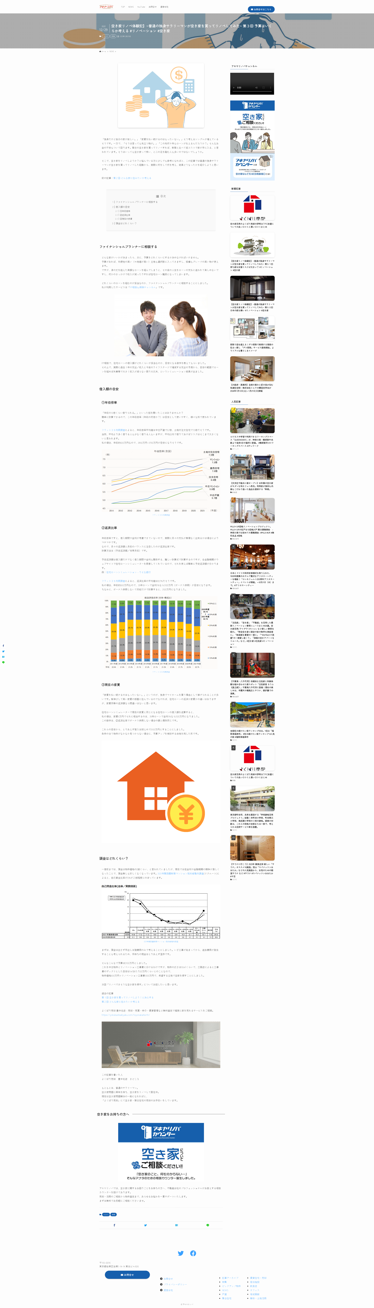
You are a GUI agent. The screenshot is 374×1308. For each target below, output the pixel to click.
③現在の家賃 (126, 218)
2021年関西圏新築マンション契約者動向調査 (181, 873)
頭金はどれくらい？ (126, 223)
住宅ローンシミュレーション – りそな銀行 (128, 572)
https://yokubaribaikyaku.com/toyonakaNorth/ (126, 1014)
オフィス (254, 1290)
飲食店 (253, 1286)
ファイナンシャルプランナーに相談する (137, 202)
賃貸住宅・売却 (258, 1278)
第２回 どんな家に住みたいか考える (132, 178)
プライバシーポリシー (175, 1284)
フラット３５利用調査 (113, 430)
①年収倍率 (125, 210)
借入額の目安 (123, 207)
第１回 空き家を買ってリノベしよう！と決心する (128, 997)
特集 (113, 36)
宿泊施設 (254, 1282)
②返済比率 (125, 214)
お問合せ (168, 1278)
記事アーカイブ (230, 1278)
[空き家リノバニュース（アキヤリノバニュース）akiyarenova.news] (106, 6)
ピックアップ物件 (231, 1286)
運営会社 (168, 1290)
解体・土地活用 (258, 1298)
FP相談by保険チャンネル (143, 287)
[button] (114, 1225)
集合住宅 (226, 1298)
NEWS (106, 36)
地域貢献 (254, 1294)
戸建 (224, 1294)
